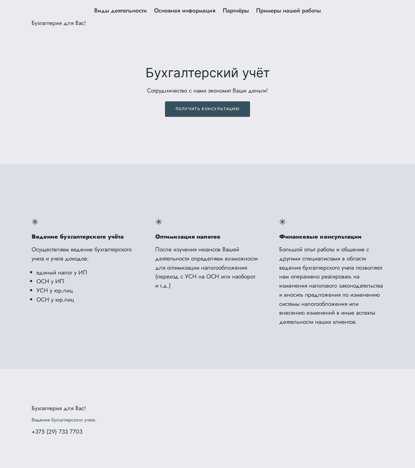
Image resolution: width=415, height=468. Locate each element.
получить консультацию (208, 109)
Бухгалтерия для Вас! (59, 23)
